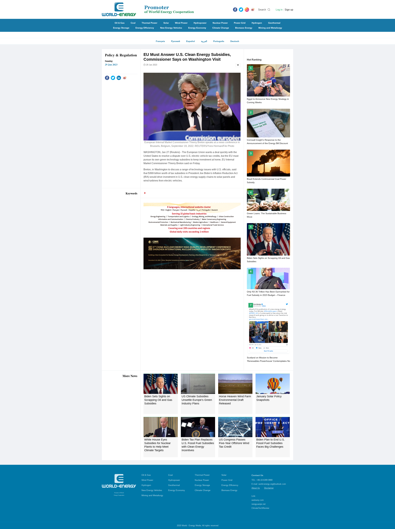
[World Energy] (148, 9)
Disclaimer (269, 488)
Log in (279, 9)
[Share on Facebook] (107, 77)
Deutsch (234, 41)
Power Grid (239, 23)
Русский (175, 41)
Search (262, 9)
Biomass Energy (243, 28)
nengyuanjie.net (259, 504)
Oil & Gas (120, 23)
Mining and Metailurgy (270, 28)
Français (160, 41)
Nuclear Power (220, 23)
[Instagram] (247, 9)
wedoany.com (258, 500)
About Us (256, 488)
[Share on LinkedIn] (119, 77)
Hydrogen (257, 23)
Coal (133, 23)
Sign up (289, 9)
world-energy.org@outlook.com (272, 484)
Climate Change (220, 28)
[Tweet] (241, 9)
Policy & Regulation (121, 55)
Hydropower (200, 23)
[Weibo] (253, 9)
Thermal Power (149, 23)
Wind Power (181, 23)
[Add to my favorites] (238, 65)
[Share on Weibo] (125, 77)
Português (218, 41)
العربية (204, 41)
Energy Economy (197, 28)
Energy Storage (121, 28)
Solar (166, 23)
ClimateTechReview (260, 508)
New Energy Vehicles (171, 28)
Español (190, 41)
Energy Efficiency (144, 28)
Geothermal (274, 23)
